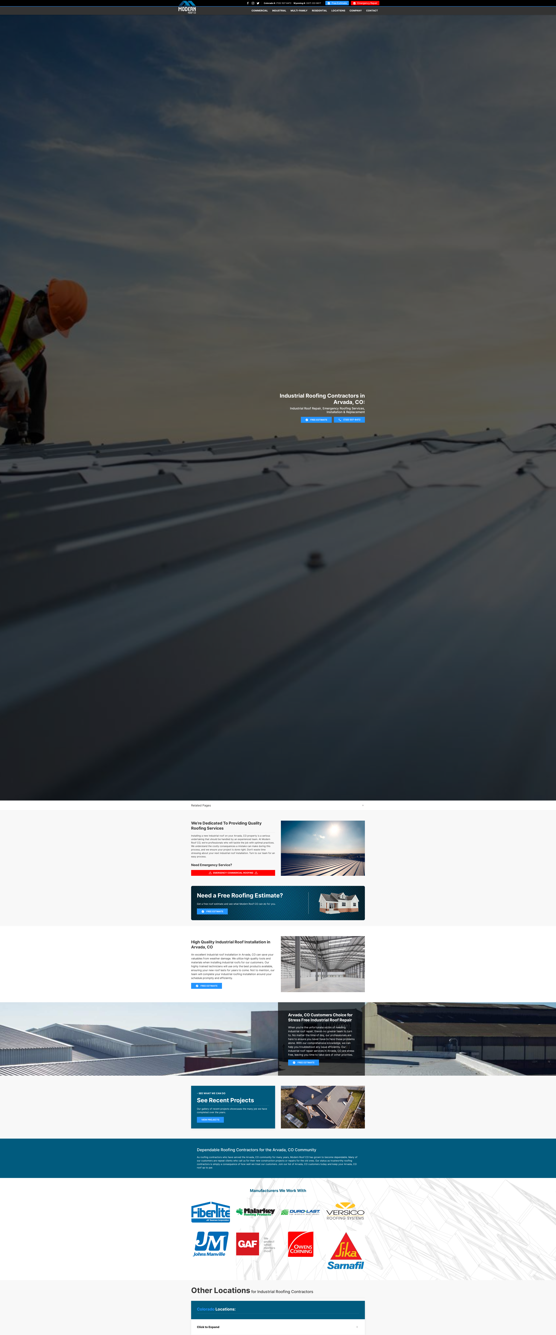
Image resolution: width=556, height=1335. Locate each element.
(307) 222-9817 (313, 3)
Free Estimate (339, 3)
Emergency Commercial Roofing (233, 872)
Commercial (260, 10)
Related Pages (201, 805)
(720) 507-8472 (283, 3)
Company (356, 10)
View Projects (210, 1119)
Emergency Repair (367, 3)
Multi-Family (299, 10)
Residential (319, 10)
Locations (338, 10)
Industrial (279, 10)
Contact (372, 10)
